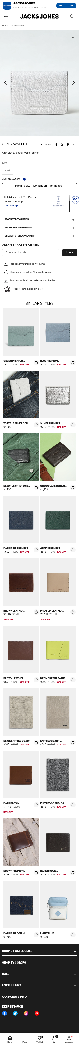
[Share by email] (73, 144)
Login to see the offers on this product (39, 186)
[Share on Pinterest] (68, 144)
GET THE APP (66, 5)
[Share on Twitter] (62, 144)
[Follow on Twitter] (15, 1013)
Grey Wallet (18, 26)
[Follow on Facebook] (4, 1013)
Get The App (11, 206)
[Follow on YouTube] (37, 1013)
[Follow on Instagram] (26, 1013)
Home (5, 26)
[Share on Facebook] (56, 144)
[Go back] (6, 16)
